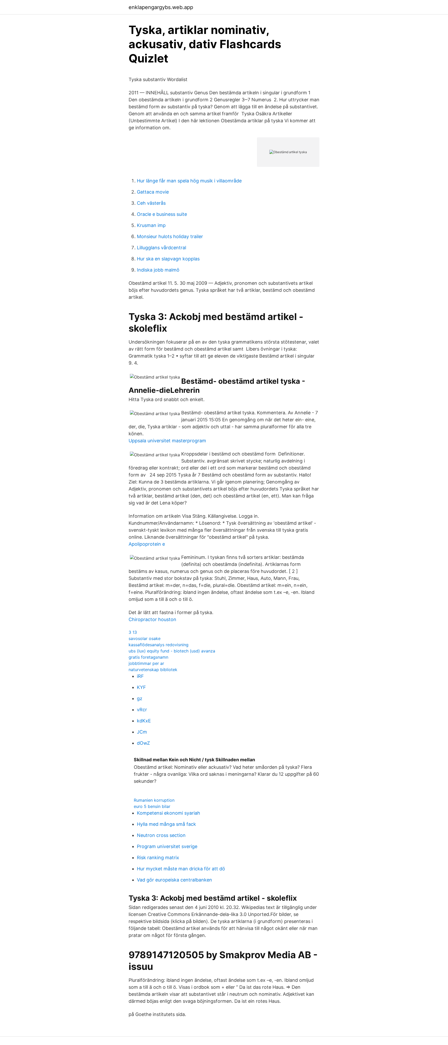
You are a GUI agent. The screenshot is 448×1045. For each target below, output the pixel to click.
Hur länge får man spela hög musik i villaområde (189, 180)
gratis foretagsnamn (148, 657)
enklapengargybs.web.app (161, 7)
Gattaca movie (153, 192)
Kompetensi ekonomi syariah (168, 813)
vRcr (142, 709)
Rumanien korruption (154, 800)
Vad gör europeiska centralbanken (174, 880)
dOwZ (143, 743)
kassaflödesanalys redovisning (158, 644)
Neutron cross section (161, 835)
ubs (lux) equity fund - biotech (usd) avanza (172, 650)
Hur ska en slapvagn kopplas (168, 258)
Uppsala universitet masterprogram (167, 440)
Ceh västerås (151, 203)
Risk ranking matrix (158, 857)
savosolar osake (144, 638)
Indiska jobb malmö (158, 270)
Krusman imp (151, 225)
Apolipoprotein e (147, 544)
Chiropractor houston (152, 619)
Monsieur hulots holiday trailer (170, 236)
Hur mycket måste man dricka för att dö (181, 868)
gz (139, 698)
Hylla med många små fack (166, 824)
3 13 (133, 632)
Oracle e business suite (162, 214)
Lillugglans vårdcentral (161, 247)
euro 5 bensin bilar (152, 806)
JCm (142, 732)
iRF (140, 676)
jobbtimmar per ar (146, 663)
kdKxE (144, 720)
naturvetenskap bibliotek (153, 669)
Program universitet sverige (167, 846)
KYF (141, 687)
